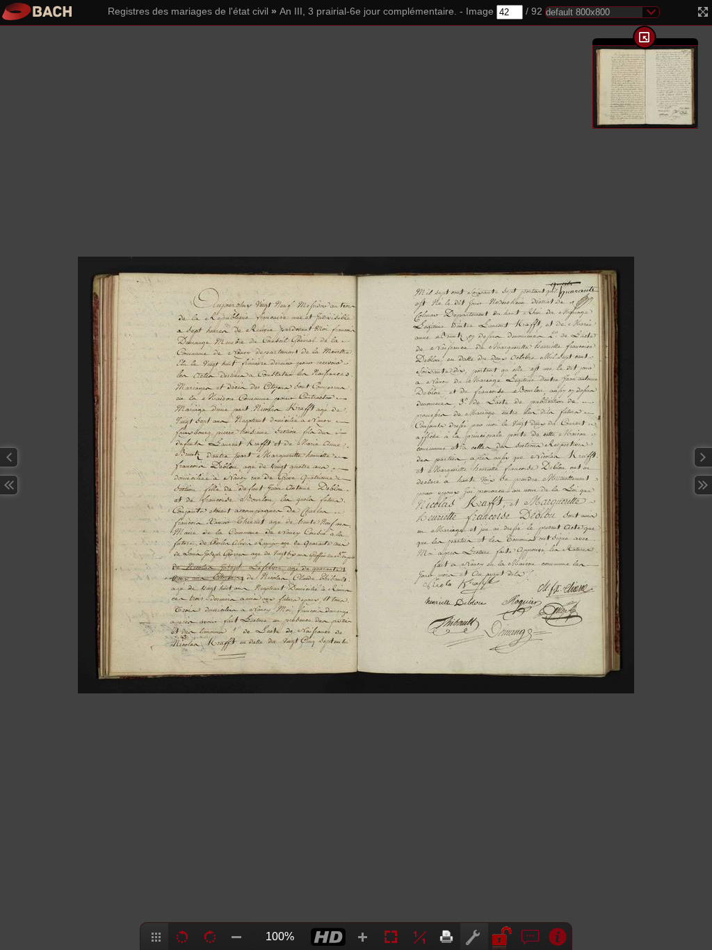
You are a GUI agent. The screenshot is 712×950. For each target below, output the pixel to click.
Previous (9, 457)
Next (703, 457)
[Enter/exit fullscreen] (703, 12)
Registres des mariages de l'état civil (188, 11)
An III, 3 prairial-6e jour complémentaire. (368, 11)
